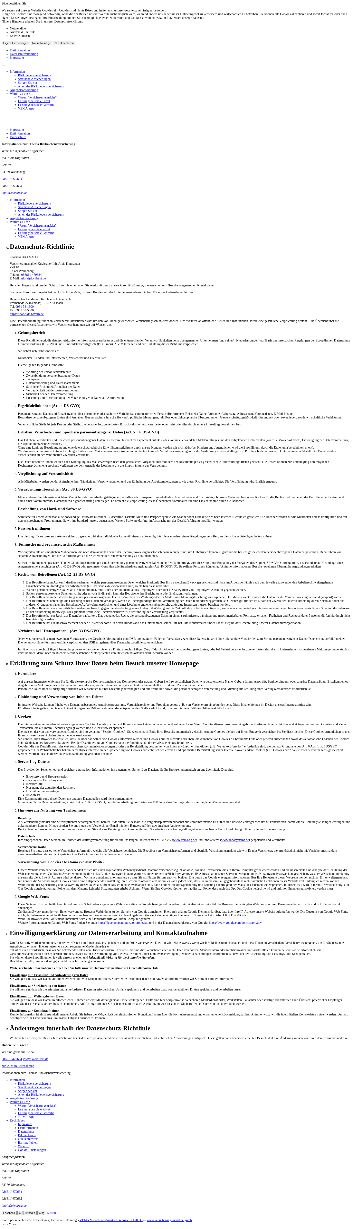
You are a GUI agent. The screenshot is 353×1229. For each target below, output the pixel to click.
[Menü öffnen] (3, 65)
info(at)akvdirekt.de (33, 278)
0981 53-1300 (25, 306)
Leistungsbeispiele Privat (34, 101)
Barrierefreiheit (27, 1142)
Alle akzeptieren (64, 43)
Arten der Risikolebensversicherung (41, 86)
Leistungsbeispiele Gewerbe (36, 104)
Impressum (17, 57)
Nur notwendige (41, 43)
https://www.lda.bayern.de (27, 314)
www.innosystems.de (235, 840)
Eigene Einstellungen (15, 43)
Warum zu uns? (20, 93)
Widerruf (23, 1146)
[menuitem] (180, 79)
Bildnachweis (27, 1135)
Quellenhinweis (28, 1139)
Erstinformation (20, 50)
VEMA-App (26, 108)
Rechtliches (17, 1120)
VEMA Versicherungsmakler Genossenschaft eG (111, 1220)
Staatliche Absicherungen (34, 79)
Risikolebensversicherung (34, 75)
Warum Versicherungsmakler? (37, 97)
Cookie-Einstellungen (32, 1150)
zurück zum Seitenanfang (18, 1066)
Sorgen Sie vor (27, 82)
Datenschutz (18, 137)
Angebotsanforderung (24, 90)
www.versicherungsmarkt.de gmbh (169, 1220)
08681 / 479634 (31, 274)
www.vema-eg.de (184, 840)
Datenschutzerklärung (24, 54)
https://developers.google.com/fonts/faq (123, 922)
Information (17, 71)
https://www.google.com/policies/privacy (235, 922)
